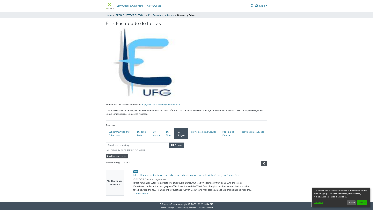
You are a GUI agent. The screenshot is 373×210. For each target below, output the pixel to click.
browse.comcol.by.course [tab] (203, 131)
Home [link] (109, 15)
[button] (110, 6)
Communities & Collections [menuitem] (130, 5)
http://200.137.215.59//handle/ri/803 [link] (161, 104)
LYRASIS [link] (208, 204)
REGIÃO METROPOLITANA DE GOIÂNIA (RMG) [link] (130, 15)
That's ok (361, 202)
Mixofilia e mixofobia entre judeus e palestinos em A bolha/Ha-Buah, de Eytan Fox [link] (186, 175)
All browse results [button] (117, 156)
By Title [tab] (168, 133)
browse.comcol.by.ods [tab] (253, 131)
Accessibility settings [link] (186, 207)
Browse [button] (178, 145)
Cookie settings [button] (167, 207)
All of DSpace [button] (154, 5)
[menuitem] (154, 6)
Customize (318, 202)
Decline (351, 202)
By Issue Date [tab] (141, 133)
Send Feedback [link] (206, 207)
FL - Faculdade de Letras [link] (161, 15)
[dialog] (341, 197)
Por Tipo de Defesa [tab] (228, 133)
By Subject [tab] (181, 133)
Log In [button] (262, 5)
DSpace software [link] (169, 204)
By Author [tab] (156, 133)
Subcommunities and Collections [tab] (119, 133)
